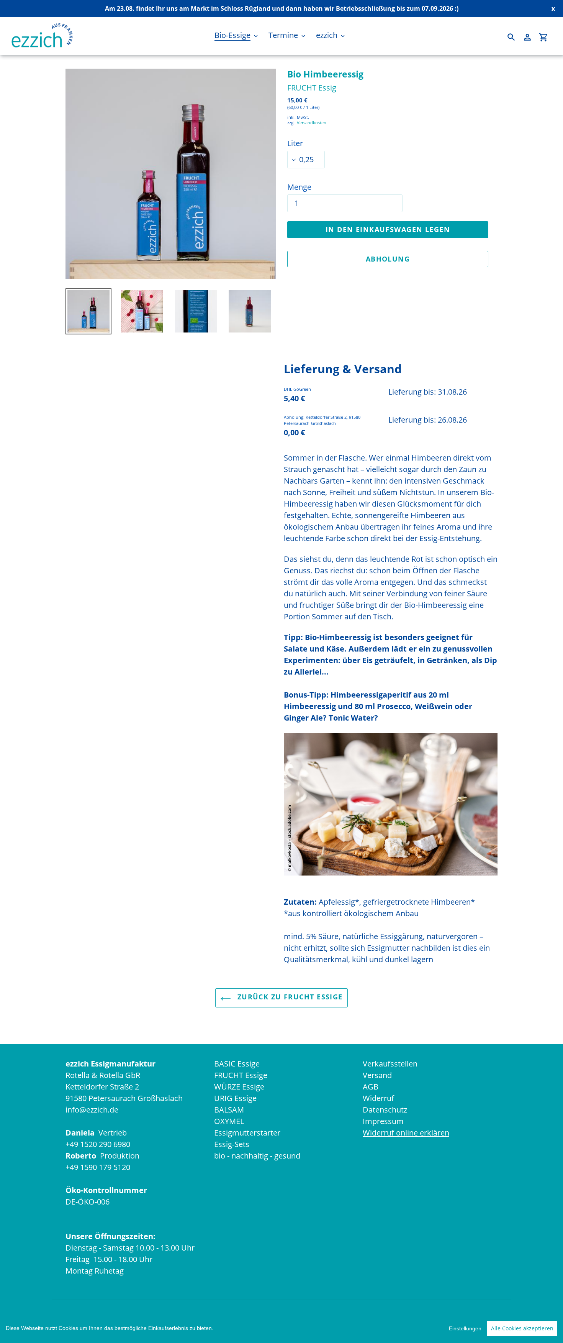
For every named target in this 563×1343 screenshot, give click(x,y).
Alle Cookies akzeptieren (522, 1328)
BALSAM (229, 1109)
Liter (295, 143)
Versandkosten (311, 122)
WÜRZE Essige (239, 1086)
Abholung (388, 258)
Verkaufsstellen (390, 1063)
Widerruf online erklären (406, 1132)
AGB (370, 1086)
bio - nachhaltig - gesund (257, 1155)
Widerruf (378, 1098)
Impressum (383, 1121)
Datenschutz (385, 1109)
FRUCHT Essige (240, 1075)
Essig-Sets (231, 1144)
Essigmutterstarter (247, 1132)
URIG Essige (235, 1098)
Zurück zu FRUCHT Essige (289, 996)
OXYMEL (229, 1121)
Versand (377, 1075)
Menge (299, 187)
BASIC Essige (237, 1063)
